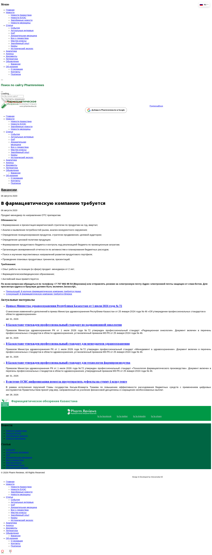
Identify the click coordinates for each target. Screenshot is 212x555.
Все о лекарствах (20, 38)
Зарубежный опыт (20, 43)
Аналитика (11, 51)
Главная (10, 10)
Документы (11, 56)
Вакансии (15, 64)
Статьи (9, 25)
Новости (10, 12)
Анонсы (10, 53)
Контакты (15, 72)
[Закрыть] (2, 91)
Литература (12, 59)
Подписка (16, 74)
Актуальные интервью (22, 30)
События (15, 28)
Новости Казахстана (21, 15)
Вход (160, 106)
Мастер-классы (18, 41)
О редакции (17, 69)
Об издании (12, 66)
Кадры (14, 46)
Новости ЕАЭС (18, 17)
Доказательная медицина (24, 35)
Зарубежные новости (22, 20)
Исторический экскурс (22, 48)
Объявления (12, 61)
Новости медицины (21, 23)
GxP (13, 33)
